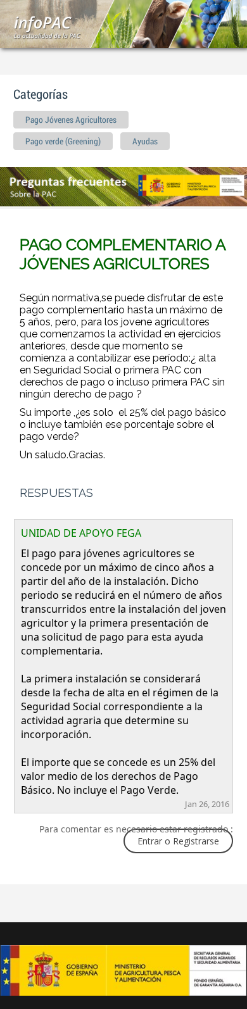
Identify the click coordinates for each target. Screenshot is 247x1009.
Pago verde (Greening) (63, 141)
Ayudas (145, 141)
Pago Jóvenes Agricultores (71, 120)
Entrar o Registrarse (178, 841)
